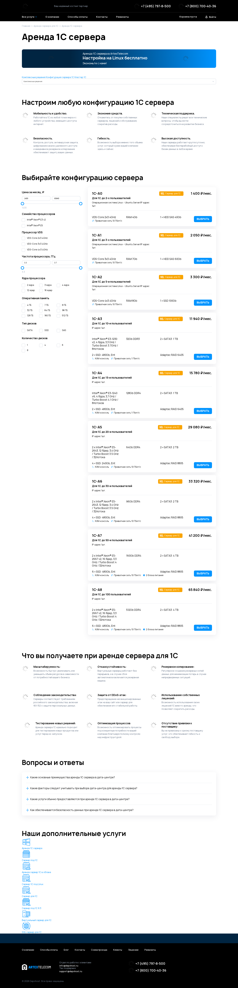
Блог (66, 950)
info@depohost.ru (68, 966)
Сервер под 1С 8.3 (31, 908)
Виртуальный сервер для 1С (37, 920)
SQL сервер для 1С (32, 932)
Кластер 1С (80, 77)
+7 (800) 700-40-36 (200, 6)
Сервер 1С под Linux (32, 884)
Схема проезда (99, 950)
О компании (28, 950)
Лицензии (133, 950)
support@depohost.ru (70, 971)
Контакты (80, 950)
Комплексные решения (33, 77)
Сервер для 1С (29, 896)
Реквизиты (150, 950)
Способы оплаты (49, 950)
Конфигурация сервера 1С (60, 77)
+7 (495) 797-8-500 (156, 6)
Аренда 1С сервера (32, 848)
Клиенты (117, 950)
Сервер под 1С (30, 860)
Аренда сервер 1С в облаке (36, 872)
